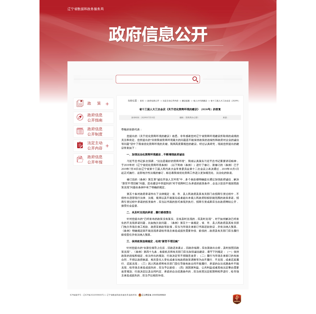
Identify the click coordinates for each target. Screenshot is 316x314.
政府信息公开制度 (95, 131)
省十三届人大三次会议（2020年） (225, 101)
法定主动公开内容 (170, 101)
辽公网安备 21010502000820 (154, 295)
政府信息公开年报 (95, 159)
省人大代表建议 (200, 101)
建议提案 (186, 101)
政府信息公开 (153, 101)
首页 (142, 101)
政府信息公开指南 (95, 117)
